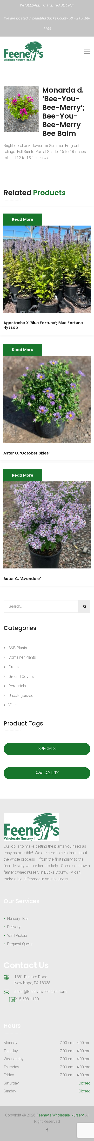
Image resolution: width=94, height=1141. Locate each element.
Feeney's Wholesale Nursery (60, 1115)
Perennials (17, 686)
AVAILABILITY (47, 773)
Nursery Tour (18, 918)
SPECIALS (47, 748)
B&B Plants (17, 648)
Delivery (13, 927)
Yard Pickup (17, 935)
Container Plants (22, 657)
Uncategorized (20, 695)
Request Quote (20, 944)
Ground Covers (21, 676)
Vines (13, 705)
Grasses (15, 667)
